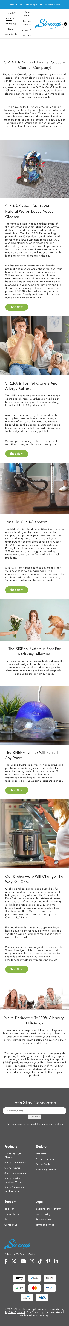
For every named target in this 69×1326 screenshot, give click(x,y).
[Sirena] (48, 23)
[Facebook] (6, 1261)
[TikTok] (40, 1261)
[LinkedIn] (56, 1261)
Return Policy (43, 1214)
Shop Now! (17, 307)
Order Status (27, 14)
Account (27, 35)
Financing (10, 23)
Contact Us (10, 1224)
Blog (10, 29)
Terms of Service (45, 1224)
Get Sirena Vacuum (45, 4)
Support (26, 29)
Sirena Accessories (15, 1173)
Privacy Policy (43, 1219)
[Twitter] (14, 1261)
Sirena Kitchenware (15, 1162)
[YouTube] (23, 1261)
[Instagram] (32, 1261)
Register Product (27, 23)
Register (9, 1208)
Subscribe (34, 1116)
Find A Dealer (43, 1164)
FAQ (6, 1219)
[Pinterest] (48, 1261)
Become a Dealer (46, 1169)
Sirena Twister (12, 1167)
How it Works (10, 34)
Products (9, 13)
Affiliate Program (45, 1158)
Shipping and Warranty (48, 1208)
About (9, 18)
